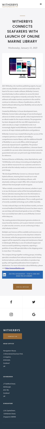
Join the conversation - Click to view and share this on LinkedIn (24, 275)
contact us (12, 336)
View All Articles (22, 287)
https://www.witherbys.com (14, 268)
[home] (9, 5)
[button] (41, 4)
